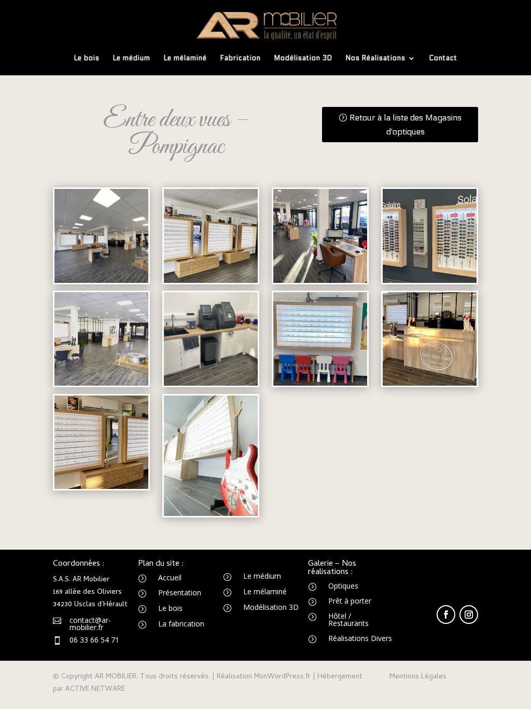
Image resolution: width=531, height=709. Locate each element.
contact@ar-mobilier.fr (90, 623)
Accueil (169, 577)
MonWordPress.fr (282, 677)
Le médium (131, 58)
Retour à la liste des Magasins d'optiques (406, 125)
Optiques (343, 586)
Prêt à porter (349, 601)
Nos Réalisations (376, 58)
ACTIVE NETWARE (95, 690)
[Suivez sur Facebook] (446, 614)
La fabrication (181, 624)
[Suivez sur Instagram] (468, 614)
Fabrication (240, 58)
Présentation (179, 592)
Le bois (87, 58)
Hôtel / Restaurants (348, 619)
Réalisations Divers (360, 638)
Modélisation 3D (303, 58)
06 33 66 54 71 (94, 640)
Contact (443, 58)
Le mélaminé (185, 58)
